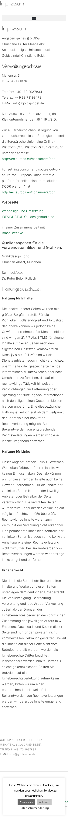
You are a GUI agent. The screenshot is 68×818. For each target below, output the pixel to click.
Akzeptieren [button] (26, 802)
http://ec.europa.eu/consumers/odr (28, 159)
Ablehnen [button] (44, 802)
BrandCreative (12, 233)
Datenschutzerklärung (34, 808)
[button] (34, 18)
